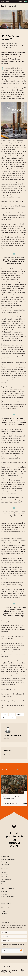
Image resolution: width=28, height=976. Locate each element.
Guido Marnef (6, 803)
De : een (12, 797)
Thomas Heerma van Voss (10, 43)
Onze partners (5, 864)
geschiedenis (14, 836)
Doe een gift (4, 862)
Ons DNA (3, 872)
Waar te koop (4, 911)
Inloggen (20, 1)
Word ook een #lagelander (8, 859)
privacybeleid (5, 946)
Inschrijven (14, 957)
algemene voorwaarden (16, 944)
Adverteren (4, 916)
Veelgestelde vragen (6, 891)
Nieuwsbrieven (5, 894)
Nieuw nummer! (5, 1)
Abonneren (4, 913)
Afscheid (5, 714)
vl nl (14, 846)
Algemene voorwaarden (7, 898)
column (11, 33)
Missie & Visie (4, 877)
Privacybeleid (4, 901)
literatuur (14, 842)
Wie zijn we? (4, 874)
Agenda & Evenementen (7, 896)
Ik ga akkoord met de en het (13, 945)
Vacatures (3, 883)
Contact (3, 881)
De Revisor (19, 714)
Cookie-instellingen (6, 903)
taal (14, 839)
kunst (14, 833)
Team (6, 879)
